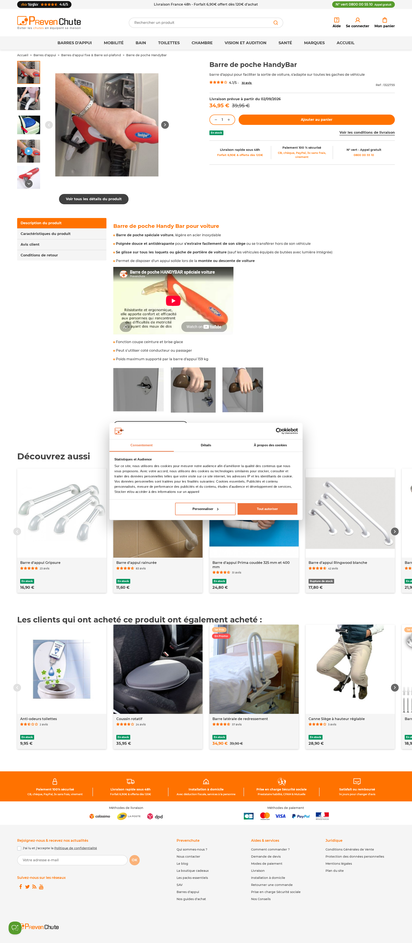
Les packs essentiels (192, 878)
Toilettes (169, 43)
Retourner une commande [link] (272, 885)
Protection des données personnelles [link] (355, 856)
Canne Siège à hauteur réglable (337, 719)
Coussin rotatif (129, 719)
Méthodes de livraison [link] (126, 808)
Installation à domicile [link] (206, 789)
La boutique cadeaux (193, 871)
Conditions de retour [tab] (39, 255)
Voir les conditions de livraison (367, 132)
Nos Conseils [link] (261, 899)
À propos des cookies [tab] (270, 445)
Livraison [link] (258, 871)
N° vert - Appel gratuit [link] (364, 150)
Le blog (182, 864)
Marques (314, 43)
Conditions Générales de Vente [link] (350, 849)
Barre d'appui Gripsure (40, 563)
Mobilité (114, 43)
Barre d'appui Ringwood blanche (338, 563)
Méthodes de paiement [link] (285, 808)
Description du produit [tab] (41, 223)
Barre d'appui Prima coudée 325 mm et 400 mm (251, 565)
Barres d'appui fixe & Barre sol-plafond (91, 55)
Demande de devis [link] (266, 856)
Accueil (345, 43)
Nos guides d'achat (191, 899)
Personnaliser (202, 509)
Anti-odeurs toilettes (38, 719)
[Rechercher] (275, 23)
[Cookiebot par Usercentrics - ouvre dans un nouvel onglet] (279, 431)
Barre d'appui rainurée (136, 563)
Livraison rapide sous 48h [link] (240, 150)
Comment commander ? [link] (270, 849)
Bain (141, 43)
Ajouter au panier (316, 120)
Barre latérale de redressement (240, 719)
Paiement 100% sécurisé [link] (55, 789)
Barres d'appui (75, 43)
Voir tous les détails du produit (94, 199)
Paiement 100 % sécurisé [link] (301, 148)
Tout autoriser (267, 509)
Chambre (202, 43)
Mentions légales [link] (339, 864)
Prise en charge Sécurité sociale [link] (281, 789)
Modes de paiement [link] (266, 864)
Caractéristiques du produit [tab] (46, 234)
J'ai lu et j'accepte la (60, 848)
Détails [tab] (206, 445)
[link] (357, 23)
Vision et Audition (246, 43)
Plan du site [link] (335, 871)
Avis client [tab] (30, 244)
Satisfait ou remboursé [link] (357, 789)
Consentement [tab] (141, 445)
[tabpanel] (254, 327)
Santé (285, 43)
